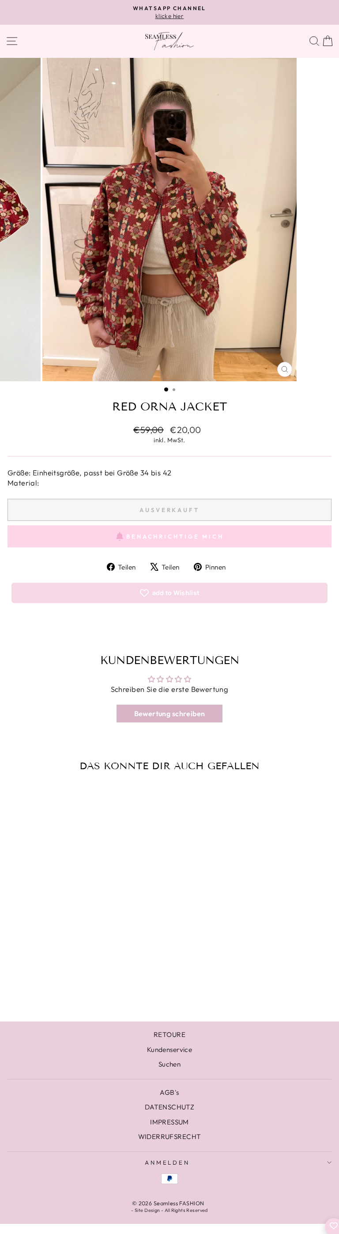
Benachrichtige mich (175, 536)
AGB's (169, 1092)
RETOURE (169, 1034)
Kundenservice (169, 1049)
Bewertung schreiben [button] (169, 713)
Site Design (147, 1210)
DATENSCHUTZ (170, 1107)
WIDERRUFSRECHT (169, 1136)
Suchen (169, 1064)
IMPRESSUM (169, 1122)
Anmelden (167, 1162)
